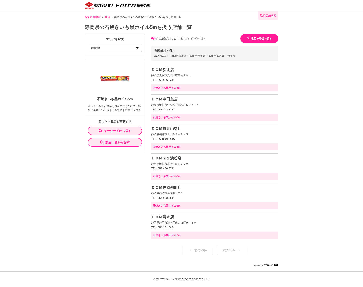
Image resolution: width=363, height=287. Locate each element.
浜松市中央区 (197, 56)
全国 (107, 17)
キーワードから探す (117, 130)
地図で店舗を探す (261, 38)
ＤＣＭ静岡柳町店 (166, 187)
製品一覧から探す (117, 142)
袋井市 (231, 56)
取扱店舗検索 (93, 17)
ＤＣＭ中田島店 (164, 99)
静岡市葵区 (161, 56)
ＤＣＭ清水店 (162, 217)
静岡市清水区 (178, 56)
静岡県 (95, 48)
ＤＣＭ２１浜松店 (166, 158)
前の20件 (200, 250)
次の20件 (229, 250)
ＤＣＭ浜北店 (162, 70)
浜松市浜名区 (216, 56)
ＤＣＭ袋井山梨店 (166, 129)
